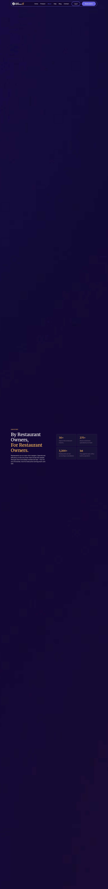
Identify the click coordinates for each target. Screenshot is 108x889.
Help (55, 4)
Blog (60, 4)
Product (42, 4)
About (49, 4)
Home (36, 4)
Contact (66, 4)
